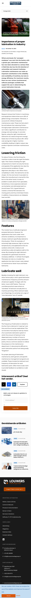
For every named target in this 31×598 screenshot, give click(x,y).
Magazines (6, 529)
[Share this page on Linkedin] (14, 384)
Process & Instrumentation (10, 507)
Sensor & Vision (7, 511)
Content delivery (7, 535)
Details (18, 595)
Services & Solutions (8, 514)
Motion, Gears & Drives (9, 501)
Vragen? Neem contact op (13, 489)
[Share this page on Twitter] (4, 384)
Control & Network (8, 504)
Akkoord (8, 595)
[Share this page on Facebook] (9, 384)
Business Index (7, 532)
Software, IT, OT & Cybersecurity (12, 517)
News (3, 48)
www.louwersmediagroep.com (13, 583)
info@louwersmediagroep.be (12, 576)
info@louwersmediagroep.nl (12, 556)
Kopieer (22, 384)
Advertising (6, 526)
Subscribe (16, 408)
